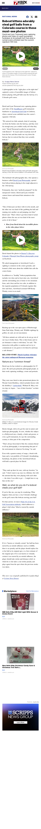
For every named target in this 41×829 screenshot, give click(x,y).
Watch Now (35, 2)
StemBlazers (18, 109)
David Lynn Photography (21, 180)
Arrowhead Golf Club (19, 111)
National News (9, 16)
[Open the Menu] (3, 2)
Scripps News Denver (12, 82)
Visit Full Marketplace (32, 591)
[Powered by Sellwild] (36, 702)
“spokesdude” (17, 385)
